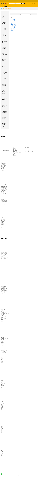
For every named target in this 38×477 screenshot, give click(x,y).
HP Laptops (3, 66)
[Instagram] (6, 157)
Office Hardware (4, 29)
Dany (1, 378)
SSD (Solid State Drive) (4, 201)
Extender (3, 53)
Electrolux (2, 458)
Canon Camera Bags (3, 259)
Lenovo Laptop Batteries (4, 171)
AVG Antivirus (2, 223)
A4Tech (2, 387)
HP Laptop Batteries (3, 163)
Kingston (2, 364)
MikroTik (2, 450)
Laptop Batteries (4, 72)
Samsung (2, 382)
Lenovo (2, 361)
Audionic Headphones (3, 204)
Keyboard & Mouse (4, 67)
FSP (1, 454)
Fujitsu (2, 405)
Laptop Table (2, 192)
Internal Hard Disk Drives (4, 291)
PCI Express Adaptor (3, 323)
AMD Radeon (2, 448)
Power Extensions (4, 30)
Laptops (3, 77)
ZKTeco (2, 411)
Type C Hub (3, 118)
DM (1, 425)
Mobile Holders (4, 86)
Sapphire (2, 426)
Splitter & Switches (4, 111)
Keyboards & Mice (4, 24)
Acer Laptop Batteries (4, 172)
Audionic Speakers (3, 286)
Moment (2, 407)
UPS (2, 119)
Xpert (1, 390)
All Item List (3, 40)
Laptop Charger (4, 73)
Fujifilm (2, 424)
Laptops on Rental (15, 150)
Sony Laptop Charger (3, 190)
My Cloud (2, 322)
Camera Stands (3, 273)
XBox (1, 459)
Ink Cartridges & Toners (4, 335)
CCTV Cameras (3, 351)
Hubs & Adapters (4, 22)
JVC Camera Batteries (3, 261)
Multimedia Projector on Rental (17, 152)
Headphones (3, 65)
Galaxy (2, 455)
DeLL (1, 359)
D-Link (2, 381)
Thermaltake (2, 403)
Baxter (2, 456)
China (1, 360)
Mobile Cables (4, 84)
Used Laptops (4, 123)
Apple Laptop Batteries (4, 169)
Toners (2, 341)
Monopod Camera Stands (4, 253)
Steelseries (2, 434)
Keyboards (3, 23)
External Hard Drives (4, 54)
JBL (1, 429)
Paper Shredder (4, 94)
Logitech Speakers (3, 312)
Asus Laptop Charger (3, 194)
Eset (1, 408)
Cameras (3, 42)
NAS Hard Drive (3, 321)
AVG (1, 430)
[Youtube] (5, 157)
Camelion (2, 413)
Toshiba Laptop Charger (4, 187)
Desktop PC (3, 49)
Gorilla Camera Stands (4, 251)
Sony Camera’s (3, 260)
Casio (1, 457)
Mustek (2, 433)
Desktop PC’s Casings (3, 295)
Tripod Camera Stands (4, 250)
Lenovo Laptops (4, 80)
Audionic (2, 358)
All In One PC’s (3, 227)
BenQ (1, 388)
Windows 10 (2, 222)
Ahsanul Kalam (3, 383)
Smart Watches (4, 106)
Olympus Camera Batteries (4, 262)
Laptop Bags (4, 71)
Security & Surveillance (5, 105)
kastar (2, 449)
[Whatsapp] (9, 157)
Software (32, 151)
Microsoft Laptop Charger (4, 185)
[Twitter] (2, 157)
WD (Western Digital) (3, 365)
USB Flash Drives (4, 36)
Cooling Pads (4, 17)
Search (23, 3)
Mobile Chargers (4, 85)
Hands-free (3, 60)
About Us (14, 147)
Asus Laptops (2, 191)
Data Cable (3, 46)
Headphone (2, 284)
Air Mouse (2, 320)
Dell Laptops (4, 48)
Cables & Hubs (4, 16)
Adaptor (2, 344)
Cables (2, 310)
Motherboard (2, 226)
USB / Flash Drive (3, 289)
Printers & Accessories (34, 150)
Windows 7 (2, 229)
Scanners (3, 104)
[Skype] (7, 157)
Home (1, 8)
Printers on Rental (15, 151)
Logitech (2, 362)
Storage (3, 113)
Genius (2, 410)
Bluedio (2, 428)
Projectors (3, 100)
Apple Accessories (3, 316)
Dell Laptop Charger (3, 184)
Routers (2, 336)
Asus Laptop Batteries (4, 186)
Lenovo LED (2, 224)
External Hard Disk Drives (4, 294)
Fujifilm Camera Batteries (4, 252)
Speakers (3, 110)
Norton (2, 402)
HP (1, 357)
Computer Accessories (34, 149)
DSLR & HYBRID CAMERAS (4, 257)
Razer (1, 435)
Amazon (2, 453)
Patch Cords (2, 311)
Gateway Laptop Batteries (4, 193)
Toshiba (2, 379)
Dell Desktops (4, 47)
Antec (1, 409)
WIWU (3, 127)
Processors (3, 99)
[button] (12, 24)
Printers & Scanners (4, 98)
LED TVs (3, 79)
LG (1, 427)
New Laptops (4, 28)
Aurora (2, 406)
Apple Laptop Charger (4, 188)
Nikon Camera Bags (3, 254)
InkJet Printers (3, 308)
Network (3, 90)
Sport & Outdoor (4, 112)
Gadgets (3, 55)
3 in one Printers (3, 309)
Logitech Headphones (3, 307)
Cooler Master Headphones (4, 338)
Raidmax (2, 451)
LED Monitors (4, 78)
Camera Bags (2, 274)
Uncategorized (4, 35)
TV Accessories (4, 117)
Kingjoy (2, 412)
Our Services (14, 148)
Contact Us (14, 155)
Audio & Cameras (4, 41)
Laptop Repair (14, 149)
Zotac (1, 452)
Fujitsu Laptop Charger (4, 189)
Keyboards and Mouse (4, 200)
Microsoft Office (3, 220)
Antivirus (2, 218)
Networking (3, 91)
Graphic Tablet (4, 59)
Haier (1, 460)
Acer (1, 366)
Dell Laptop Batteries (3, 165)
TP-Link (3, 34)
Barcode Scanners (3, 318)
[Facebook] (1, 157)
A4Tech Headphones (3, 324)
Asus (1, 363)
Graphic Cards (2, 202)
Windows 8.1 (2, 228)
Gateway (2, 432)
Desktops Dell (2, 203)
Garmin (2, 389)
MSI (1, 436)
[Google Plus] (3, 157)
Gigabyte (2, 386)
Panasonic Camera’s (3, 258)
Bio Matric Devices (3, 352)
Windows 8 (2, 221)
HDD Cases (3, 61)
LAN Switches (2, 315)
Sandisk (2, 380)
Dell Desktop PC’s (3, 219)
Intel (1, 431)
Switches (2, 345)
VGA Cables (3, 124)
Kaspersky (2, 385)
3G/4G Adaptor (3, 337)
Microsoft (2, 384)
